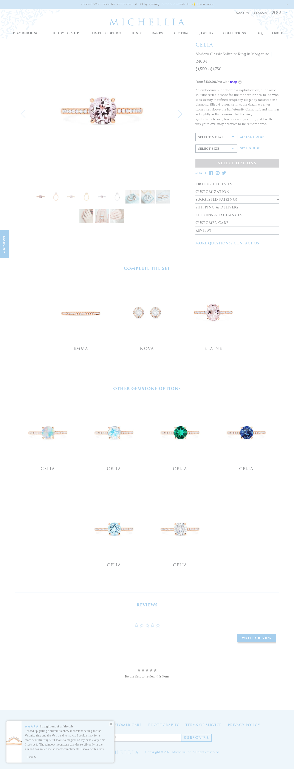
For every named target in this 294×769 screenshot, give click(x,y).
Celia (47, 469)
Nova (147, 348)
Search (260, 13)
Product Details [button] (213, 184)
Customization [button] (212, 192)
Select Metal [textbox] (211, 137)
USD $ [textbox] (276, 12)
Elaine (213, 348)
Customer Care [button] (211, 223)
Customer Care (125, 725)
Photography (163, 725)
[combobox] (277, 13)
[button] (137, 33)
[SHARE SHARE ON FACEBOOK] (211, 173)
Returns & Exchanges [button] (218, 215)
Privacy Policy (244, 725)
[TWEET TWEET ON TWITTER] (224, 173)
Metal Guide (252, 137)
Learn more (205, 4)
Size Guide (250, 148)
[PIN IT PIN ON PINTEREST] (217, 173)
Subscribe (196, 737)
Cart (243, 13)
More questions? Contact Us (227, 243)
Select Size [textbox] (208, 148)
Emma (80, 348)
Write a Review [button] (257, 638)
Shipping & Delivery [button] (217, 207)
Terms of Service (203, 725)
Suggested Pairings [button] (216, 199)
